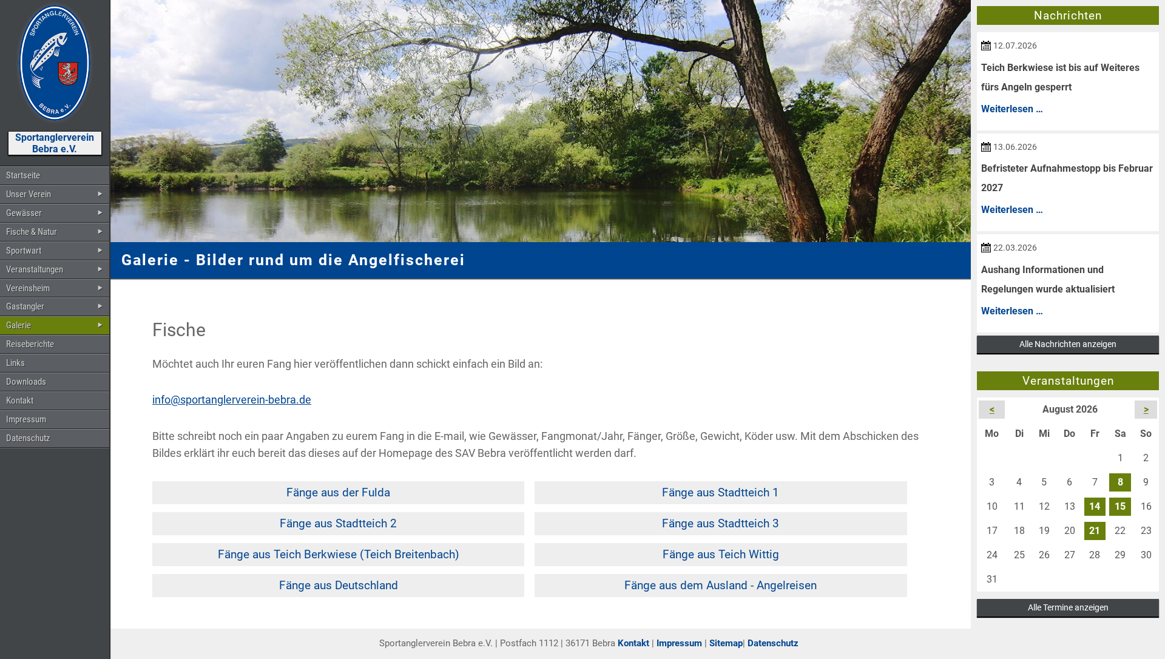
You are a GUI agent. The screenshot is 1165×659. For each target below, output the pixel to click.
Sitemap (726, 643)
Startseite (23, 175)
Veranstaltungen (34, 269)
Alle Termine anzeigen (1068, 607)
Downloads (26, 381)
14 (1094, 506)
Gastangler (25, 306)
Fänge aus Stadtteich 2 (338, 523)
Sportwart (23, 250)
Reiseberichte (30, 344)
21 (1094, 530)
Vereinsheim (28, 288)
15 (1120, 506)
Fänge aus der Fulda (338, 492)
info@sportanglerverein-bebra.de (231, 400)
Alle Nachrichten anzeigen (1067, 344)
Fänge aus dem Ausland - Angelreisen (720, 585)
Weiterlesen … (1012, 109)
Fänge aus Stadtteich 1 (720, 492)
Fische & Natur (31, 231)
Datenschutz (28, 438)
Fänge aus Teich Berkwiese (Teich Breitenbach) (338, 554)
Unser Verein (28, 194)
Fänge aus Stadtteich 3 (720, 523)
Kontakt (19, 400)
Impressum (26, 419)
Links (15, 362)
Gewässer (24, 213)
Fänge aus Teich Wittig (721, 554)
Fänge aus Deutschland (338, 585)
